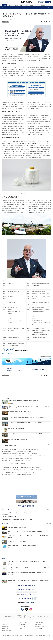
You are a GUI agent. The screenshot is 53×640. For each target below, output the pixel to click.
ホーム (3, 10)
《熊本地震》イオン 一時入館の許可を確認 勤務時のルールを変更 (17, 519)
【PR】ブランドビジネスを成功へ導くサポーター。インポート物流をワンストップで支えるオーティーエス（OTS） (25, 455)
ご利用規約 (38, 624)
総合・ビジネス (10, 533)
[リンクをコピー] (41, 22)
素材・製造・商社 (11, 574)
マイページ (5, 626)
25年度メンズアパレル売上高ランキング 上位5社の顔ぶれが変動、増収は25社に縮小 (21, 467)
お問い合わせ (39, 628)
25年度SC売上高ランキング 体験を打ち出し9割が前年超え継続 (16, 460)
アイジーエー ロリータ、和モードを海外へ (17, 541)
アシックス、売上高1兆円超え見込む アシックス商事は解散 (15, 513)
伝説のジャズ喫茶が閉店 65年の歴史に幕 (17, 527)
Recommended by (45, 444)
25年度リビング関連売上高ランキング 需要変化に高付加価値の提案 (17, 458)
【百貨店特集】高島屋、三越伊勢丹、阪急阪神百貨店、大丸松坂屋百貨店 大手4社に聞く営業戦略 (23, 469)
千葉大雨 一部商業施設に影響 (9, 516)
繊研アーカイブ (18, 5)
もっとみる (48, 509)
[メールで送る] (39, 22)
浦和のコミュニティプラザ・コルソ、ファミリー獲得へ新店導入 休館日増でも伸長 (26, 531)
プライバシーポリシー (41, 626)
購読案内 (32, 5)
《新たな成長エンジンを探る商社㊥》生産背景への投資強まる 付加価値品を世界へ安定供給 (28, 572)
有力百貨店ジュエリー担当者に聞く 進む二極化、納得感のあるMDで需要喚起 (19, 453)
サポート (37, 5)
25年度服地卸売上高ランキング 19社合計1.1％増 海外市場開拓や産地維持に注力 (20, 449)
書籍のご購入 (6, 628)
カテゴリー (48, 7)
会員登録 (43, 5)
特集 (3, 7)
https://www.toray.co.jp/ (7, 353)
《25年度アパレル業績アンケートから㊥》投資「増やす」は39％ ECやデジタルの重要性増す (28, 567)
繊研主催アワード (23, 624)
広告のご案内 (22, 628)
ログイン (48, 5)
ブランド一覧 (22, 626)
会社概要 (26, 5)
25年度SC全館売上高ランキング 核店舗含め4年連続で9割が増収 (16, 451)
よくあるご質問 (39, 622)
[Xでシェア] (44, 22)
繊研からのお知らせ (23, 622)
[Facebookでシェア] (47, 22)
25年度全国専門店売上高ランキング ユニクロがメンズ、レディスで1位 (18, 472)
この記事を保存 (6, 21)
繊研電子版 (11, 5)
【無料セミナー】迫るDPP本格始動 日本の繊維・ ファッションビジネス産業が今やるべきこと (29, 580)
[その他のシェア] (49, 22)
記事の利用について (7, 630)
